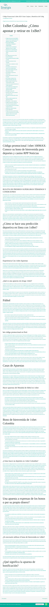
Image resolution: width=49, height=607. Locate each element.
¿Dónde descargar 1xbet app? (11, 79)
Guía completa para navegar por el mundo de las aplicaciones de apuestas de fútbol (12, 88)
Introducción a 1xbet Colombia (11, 108)
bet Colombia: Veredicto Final (11, 78)
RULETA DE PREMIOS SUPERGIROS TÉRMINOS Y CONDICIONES (11, 44)
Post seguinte (45, 598)
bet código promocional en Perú (11, 55)
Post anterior (3, 598)
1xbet (22, 186)
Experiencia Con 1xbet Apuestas (11, 49)
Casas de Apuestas (9, 56)
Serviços (31, 6)
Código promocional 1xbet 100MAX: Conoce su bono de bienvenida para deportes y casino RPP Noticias (12, 40)
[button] (36, 1)
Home (28, 6)
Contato (46, 6)
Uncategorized (5, 18)
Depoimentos (41, 6)
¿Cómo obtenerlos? (9, 109)
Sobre (36, 6)
